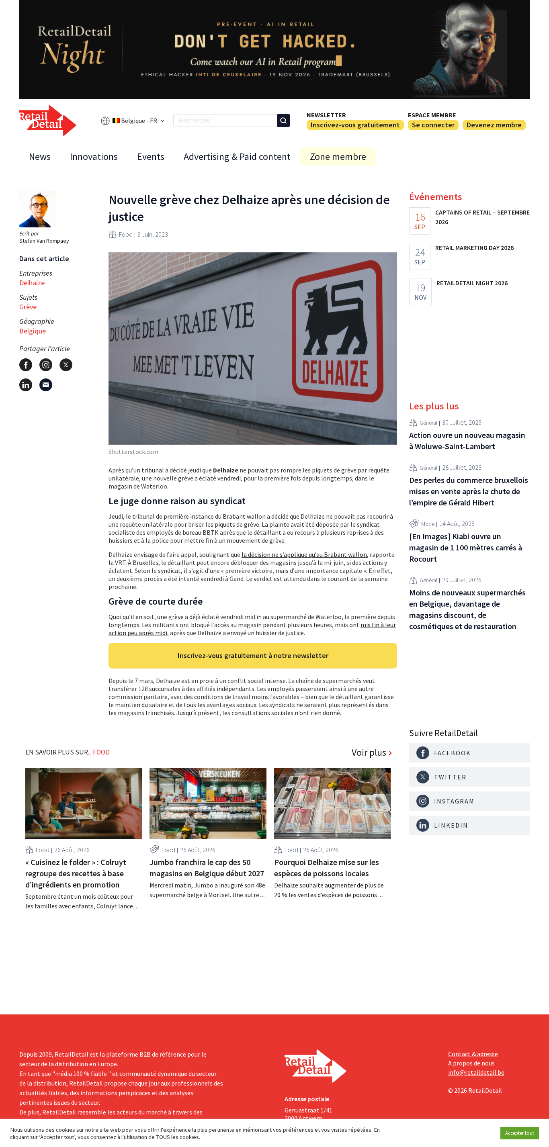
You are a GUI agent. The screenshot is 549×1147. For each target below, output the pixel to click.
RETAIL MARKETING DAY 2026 (474, 247)
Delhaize (32, 282)
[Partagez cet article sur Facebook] (25, 364)
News (40, 156)
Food (126, 234)
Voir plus (369, 752)
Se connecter (433, 124)
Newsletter (326, 115)
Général (428, 422)
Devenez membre (494, 124)
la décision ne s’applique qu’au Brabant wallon (304, 554)
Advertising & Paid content (237, 156)
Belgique (32, 330)
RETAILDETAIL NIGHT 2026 (472, 283)
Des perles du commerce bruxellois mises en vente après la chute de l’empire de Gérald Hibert (468, 491)
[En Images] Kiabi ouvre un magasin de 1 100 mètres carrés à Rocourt (465, 547)
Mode (427, 523)
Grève (28, 306)
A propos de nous (471, 1063)
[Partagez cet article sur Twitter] (65, 364)
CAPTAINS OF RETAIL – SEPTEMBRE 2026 (482, 217)
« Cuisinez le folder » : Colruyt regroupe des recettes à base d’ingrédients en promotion (75, 873)
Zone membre (338, 156)
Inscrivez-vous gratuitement (355, 124)
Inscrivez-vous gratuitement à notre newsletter (253, 655)
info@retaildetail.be (476, 1072)
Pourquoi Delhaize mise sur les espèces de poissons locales (326, 867)
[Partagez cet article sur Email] (45, 384)
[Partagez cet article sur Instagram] (45, 364)
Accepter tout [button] (519, 1133)
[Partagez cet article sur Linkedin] (25, 384)
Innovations (94, 156)
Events (150, 156)
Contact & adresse (473, 1054)
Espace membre (432, 115)
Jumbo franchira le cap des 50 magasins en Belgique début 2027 (207, 867)
